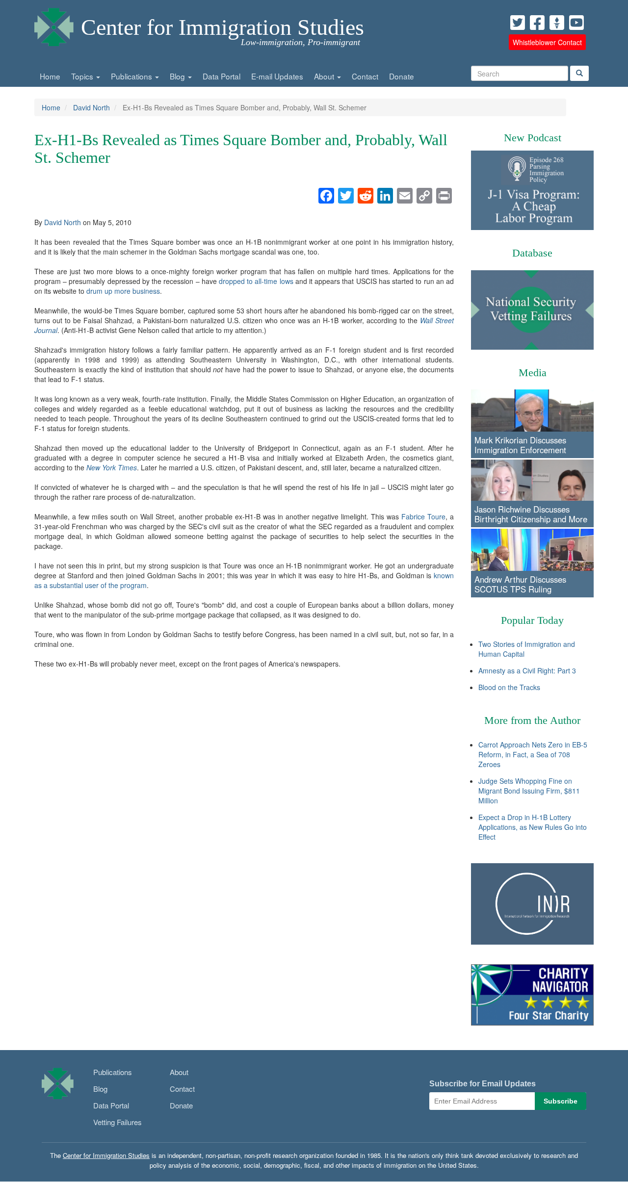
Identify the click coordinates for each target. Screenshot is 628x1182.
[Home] (54, 24)
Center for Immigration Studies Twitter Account (517, 22)
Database (532, 253)
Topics (83, 76)
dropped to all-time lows (256, 281)
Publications (132, 76)
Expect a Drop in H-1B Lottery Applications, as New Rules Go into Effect (532, 827)
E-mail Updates (277, 76)
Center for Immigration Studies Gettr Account (557, 22)
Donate (401, 76)
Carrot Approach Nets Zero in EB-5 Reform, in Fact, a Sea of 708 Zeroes (532, 754)
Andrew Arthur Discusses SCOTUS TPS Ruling (520, 584)
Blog (178, 76)
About (325, 76)
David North (91, 107)
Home (50, 76)
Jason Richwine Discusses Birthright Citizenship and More (530, 514)
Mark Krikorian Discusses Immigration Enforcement (520, 445)
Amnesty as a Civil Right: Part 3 (527, 670)
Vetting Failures (117, 1122)
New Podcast (532, 137)
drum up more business (123, 291)
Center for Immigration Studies (222, 27)
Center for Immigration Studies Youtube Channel (576, 22)
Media (533, 372)
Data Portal (221, 76)
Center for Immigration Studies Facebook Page (537, 22)
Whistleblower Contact (547, 42)
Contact (365, 76)
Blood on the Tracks (509, 687)
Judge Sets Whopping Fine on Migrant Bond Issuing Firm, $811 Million (529, 790)
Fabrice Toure (423, 516)
